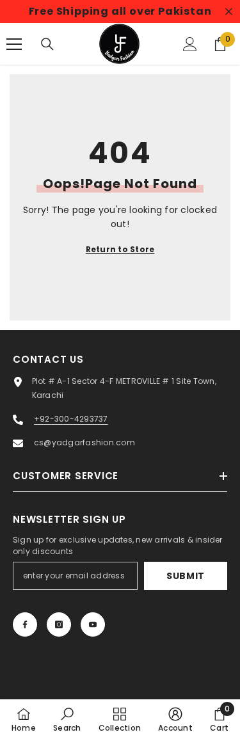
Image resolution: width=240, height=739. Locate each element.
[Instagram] (59, 624)
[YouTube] (93, 624)
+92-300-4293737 (71, 418)
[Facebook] (25, 624)
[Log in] (190, 44)
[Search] (47, 44)
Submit (185, 575)
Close (229, 12)
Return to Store (120, 249)
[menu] (14, 44)
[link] (67, 719)
